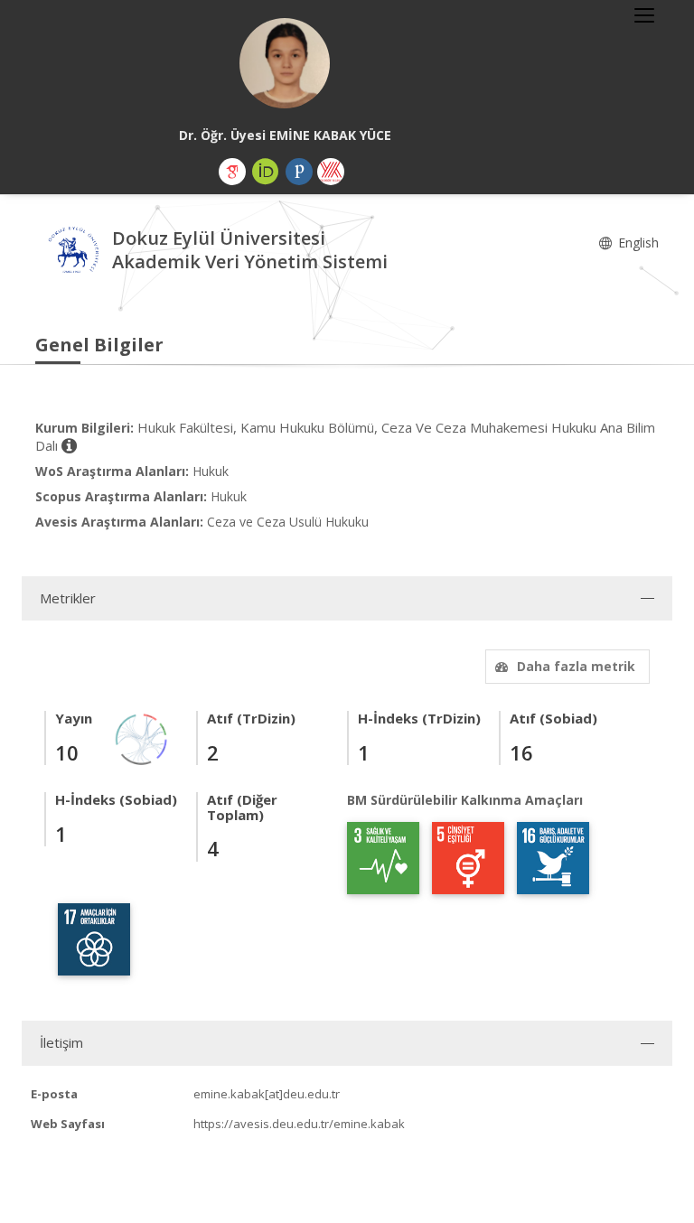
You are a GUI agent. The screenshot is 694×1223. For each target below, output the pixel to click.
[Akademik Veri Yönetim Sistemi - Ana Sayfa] (73, 252)
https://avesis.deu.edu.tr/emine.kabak (299, 1124)
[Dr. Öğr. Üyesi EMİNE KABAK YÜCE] (284, 63)
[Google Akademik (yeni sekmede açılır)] (232, 171)
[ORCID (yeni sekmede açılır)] (265, 171)
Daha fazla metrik (576, 666)
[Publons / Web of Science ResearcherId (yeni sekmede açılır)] (299, 171)
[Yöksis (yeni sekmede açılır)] (330, 171)
